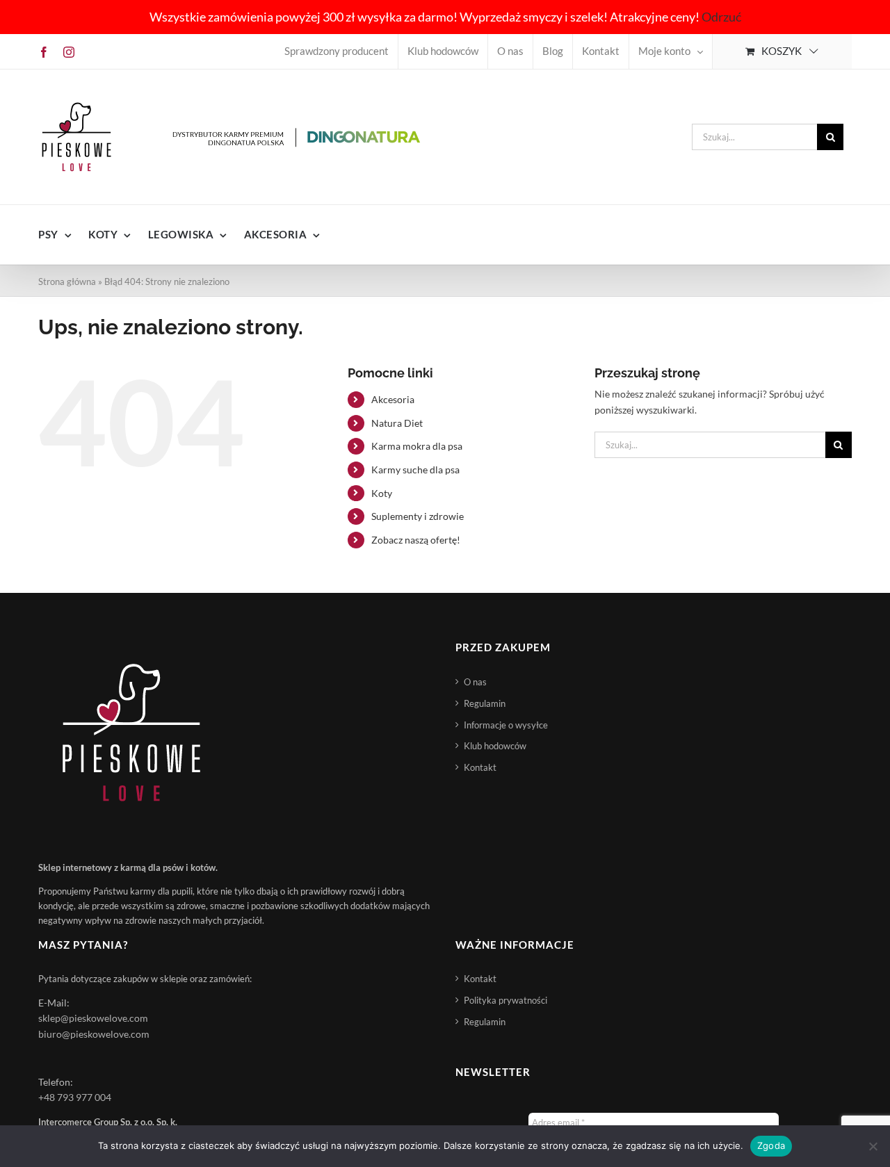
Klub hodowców (495, 745)
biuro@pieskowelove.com (93, 1034)
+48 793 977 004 (74, 1097)
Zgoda (771, 1145)
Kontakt (480, 767)
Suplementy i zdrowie (417, 516)
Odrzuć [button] (721, 16)
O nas (475, 681)
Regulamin (484, 703)
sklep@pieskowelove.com (93, 1018)
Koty (381, 493)
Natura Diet (397, 423)
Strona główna (67, 281)
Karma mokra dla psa (416, 446)
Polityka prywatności (505, 1000)
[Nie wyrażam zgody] (873, 1146)
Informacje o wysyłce (506, 725)
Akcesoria (392, 399)
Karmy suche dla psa (415, 469)
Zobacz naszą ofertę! (415, 540)
